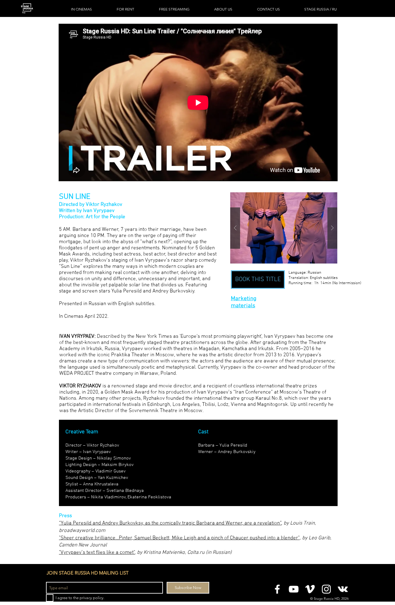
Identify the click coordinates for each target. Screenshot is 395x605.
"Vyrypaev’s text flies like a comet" (97, 553)
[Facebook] (277, 589)
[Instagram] (326, 589)
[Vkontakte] (343, 589)
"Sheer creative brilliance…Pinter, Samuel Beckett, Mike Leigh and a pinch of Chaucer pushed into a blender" (179, 538)
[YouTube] (294, 589)
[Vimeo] (310, 589)
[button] (283, 228)
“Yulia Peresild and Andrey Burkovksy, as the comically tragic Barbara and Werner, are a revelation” (170, 523)
